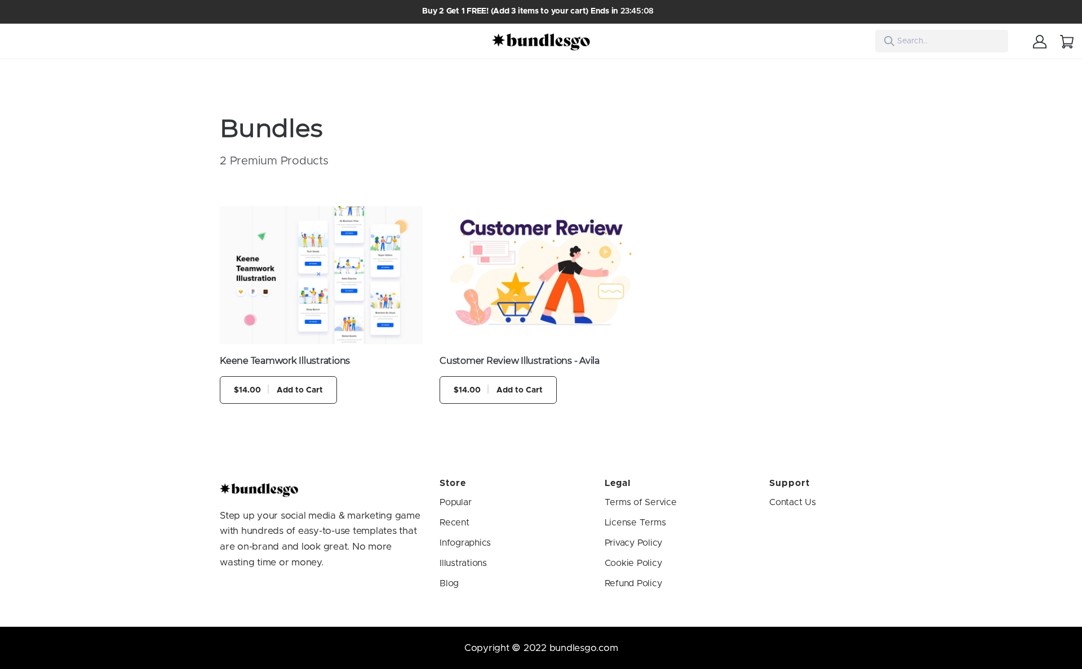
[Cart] (1067, 41)
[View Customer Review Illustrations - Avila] (541, 275)
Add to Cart (278, 390)
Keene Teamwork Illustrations (285, 360)
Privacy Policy (634, 542)
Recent (454, 522)
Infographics (465, 542)
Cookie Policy (633, 563)
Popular (455, 502)
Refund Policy (633, 583)
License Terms (635, 522)
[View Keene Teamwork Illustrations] (321, 275)
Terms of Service (641, 502)
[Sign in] (1039, 41)
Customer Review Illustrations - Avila (520, 360)
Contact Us (792, 502)
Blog (449, 583)
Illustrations (463, 563)
